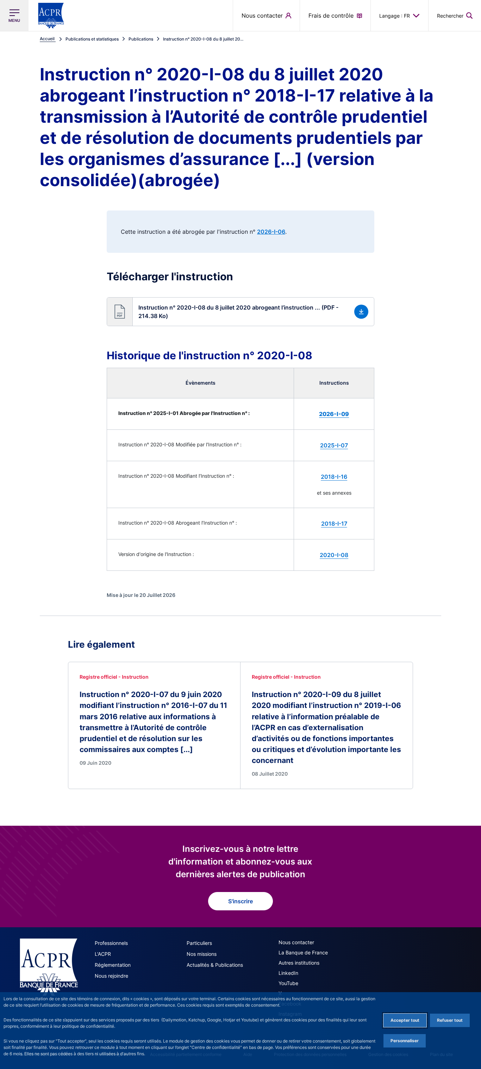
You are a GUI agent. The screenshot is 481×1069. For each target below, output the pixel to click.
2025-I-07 (334, 445)
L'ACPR (103, 954)
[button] (455, 15)
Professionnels (111, 943)
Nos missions (202, 954)
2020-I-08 (334, 554)
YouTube (288, 983)
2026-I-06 (271, 231)
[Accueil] (49, 967)
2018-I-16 (334, 476)
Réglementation (113, 965)
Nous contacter (296, 942)
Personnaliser (405, 1040)
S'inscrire (240, 901)
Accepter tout (405, 1020)
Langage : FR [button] (394, 16)
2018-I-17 (334, 523)
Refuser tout (450, 1020)
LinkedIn (288, 973)
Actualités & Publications (215, 965)
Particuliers (199, 943)
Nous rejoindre (111, 976)
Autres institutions (299, 963)
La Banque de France (303, 952)
